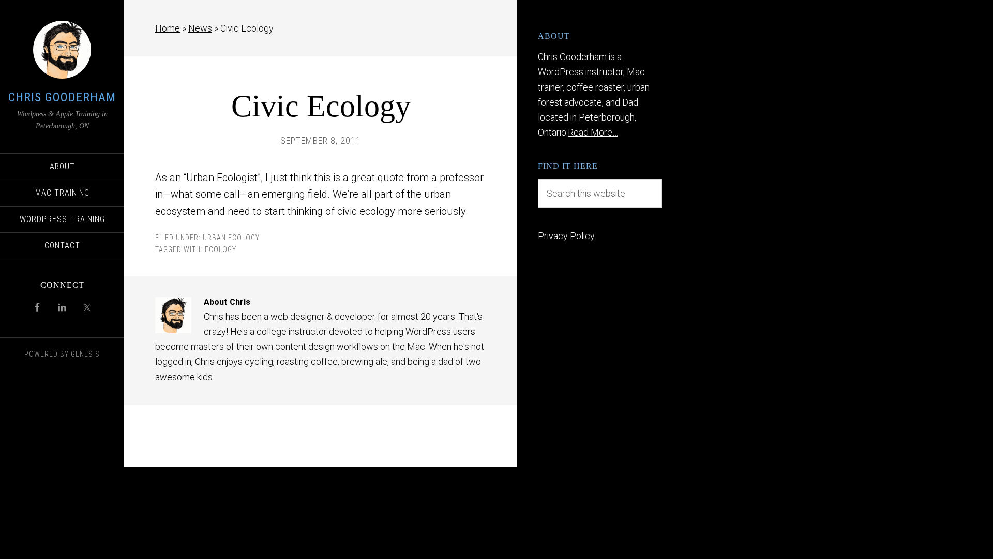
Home (167, 28)
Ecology (220, 249)
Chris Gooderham (62, 97)
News (200, 28)
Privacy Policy (566, 235)
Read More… (593, 132)
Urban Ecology (231, 237)
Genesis (85, 354)
